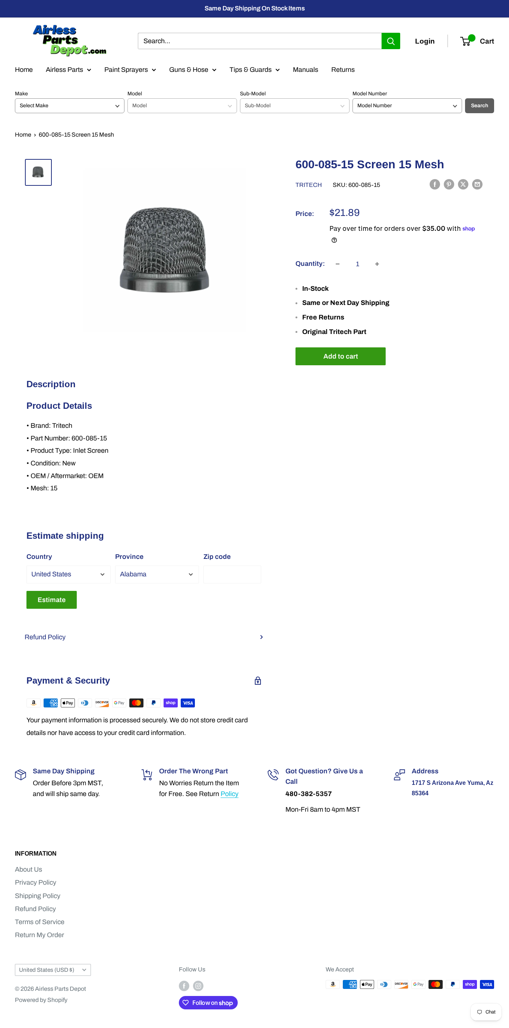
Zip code (217, 556)
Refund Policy (45, 637)
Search (479, 105)
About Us (28, 869)
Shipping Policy (37, 896)
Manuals (305, 69)
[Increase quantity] (377, 264)
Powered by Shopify (41, 1000)
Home (24, 69)
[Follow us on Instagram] (198, 985)
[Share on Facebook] (435, 184)
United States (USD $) (46, 970)
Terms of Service (39, 922)
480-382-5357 (308, 794)
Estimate (52, 600)
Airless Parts (64, 69)
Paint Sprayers (126, 69)
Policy (229, 794)
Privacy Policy (35, 882)
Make (21, 93)
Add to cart (340, 356)
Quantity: (310, 263)
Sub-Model (253, 93)
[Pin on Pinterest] (449, 184)
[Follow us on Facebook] (184, 985)
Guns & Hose (188, 69)
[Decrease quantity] (337, 264)
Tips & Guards (251, 69)
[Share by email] (477, 184)
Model (134, 93)
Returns (343, 69)
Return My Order (39, 935)
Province (129, 556)
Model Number (369, 93)
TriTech (308, 185)
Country (39, 556)
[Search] (391, 41)
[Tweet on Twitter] (463, 184)
